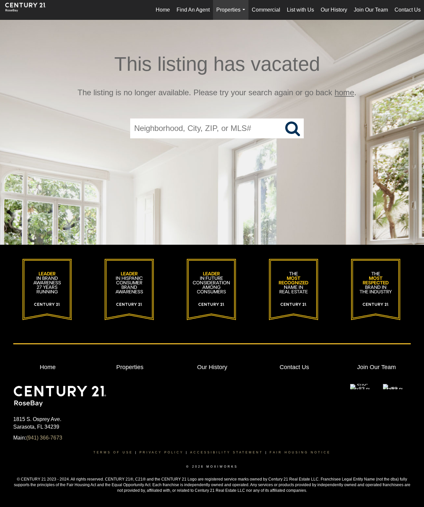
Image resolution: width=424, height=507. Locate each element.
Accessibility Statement (226, 452)
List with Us (300, 10)
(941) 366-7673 (44, 438)
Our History (334, 10)
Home (163, 10)
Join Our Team (371, 10)
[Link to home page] (29, 10)
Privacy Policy (161, 452)
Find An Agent (193, 10)
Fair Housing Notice (300, 452)
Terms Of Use (113, 452)
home (344, 92)
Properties (232, 13)
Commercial (266, 10)
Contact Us (408, 10)
